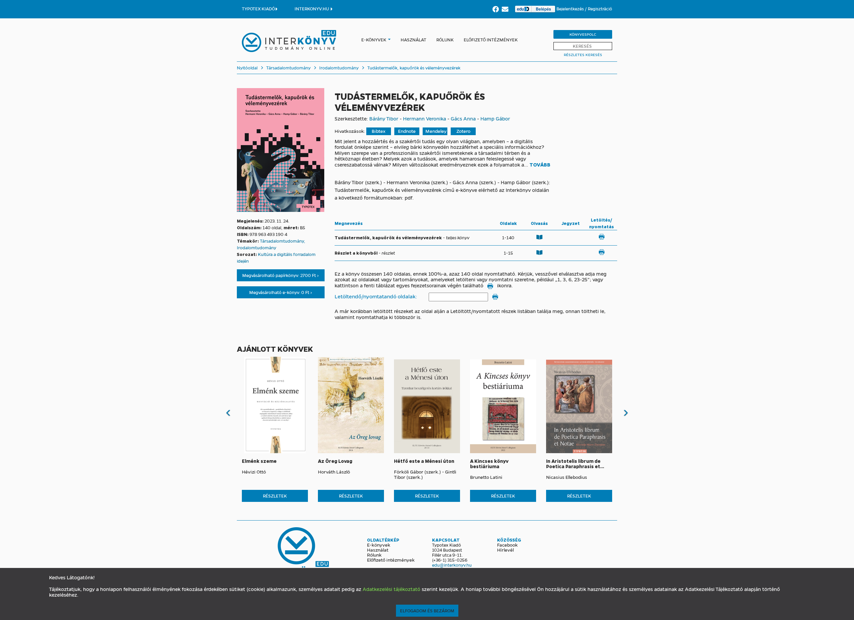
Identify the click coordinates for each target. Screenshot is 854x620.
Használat (413, 39)
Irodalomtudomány (338, 67)
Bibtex (378, 131)
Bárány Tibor (383, 118)
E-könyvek (373, 39)
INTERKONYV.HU (312, 8)
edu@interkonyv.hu (452, 565)
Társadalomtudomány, (282, 241)
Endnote (407, 131)
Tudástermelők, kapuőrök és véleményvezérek (413, 67)
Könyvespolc (582, 34)
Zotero (463, 131)
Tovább (539, 165)
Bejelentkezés (570, 8)
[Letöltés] (601, 237)
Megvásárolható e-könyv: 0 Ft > (280, 292)
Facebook (507, 545)
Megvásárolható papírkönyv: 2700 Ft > (280, 275)
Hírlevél (505, 550)
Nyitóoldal (247, 67)
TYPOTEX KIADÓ (258, 8)
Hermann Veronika (424, 118)
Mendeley (436, 131)
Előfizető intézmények (491, 39)
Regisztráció (600, 8)
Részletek (275, 496)
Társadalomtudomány (288, 67)
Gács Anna (463, 118)
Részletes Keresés (583, 54)
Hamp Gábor (495, 118)
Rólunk (445, 39)
